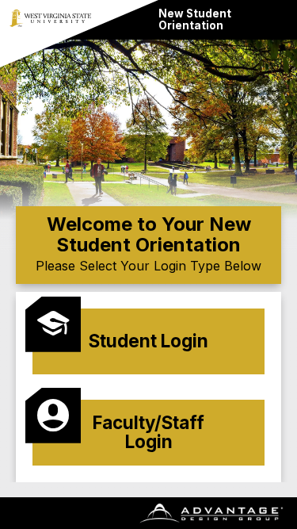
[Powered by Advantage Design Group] (210, 513)
